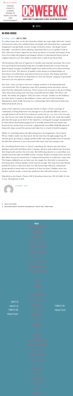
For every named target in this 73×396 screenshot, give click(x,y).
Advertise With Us (36, 230)
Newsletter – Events (38, 347)
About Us (14, 301)
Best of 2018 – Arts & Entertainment (38, 239)
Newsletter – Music (38, 358)
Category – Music (36, 311)
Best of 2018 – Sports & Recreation (37, 253)
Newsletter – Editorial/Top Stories (37, 344)
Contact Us (14, 306)
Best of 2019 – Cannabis (37, 263)
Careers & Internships (36, 294)
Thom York (49, 206)
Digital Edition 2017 (38, 327)
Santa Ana (40, 206)
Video (36, 389)
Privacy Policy (12, 314)
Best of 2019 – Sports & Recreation (37, 273)
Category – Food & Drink (36, 307)
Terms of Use (13, 309)
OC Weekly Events (36, 365)
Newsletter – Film (37, 351)
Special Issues (36, 375)
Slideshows (36, 372)
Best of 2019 (36, 257)
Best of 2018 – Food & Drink (37, 246)
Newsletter (36, 335)
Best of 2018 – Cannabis (37, 243)
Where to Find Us (36, 392)
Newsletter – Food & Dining (37, 354)
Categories (37, 280)
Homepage (36, 331)
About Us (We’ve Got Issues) (36, 226)
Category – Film (36, 304)
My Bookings (38, 287)
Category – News (36, 314)
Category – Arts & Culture (36, 297)
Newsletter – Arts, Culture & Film (38, 341)
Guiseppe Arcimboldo (26, 206)
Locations (38, 283)
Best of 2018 (36, 236)
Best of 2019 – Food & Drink (37, 266)
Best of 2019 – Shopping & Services (38, 270)
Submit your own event (37, 378)
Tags (37, 290)
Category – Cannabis (36, 301)
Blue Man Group (11, 206)
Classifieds (36, 318)
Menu (38, 26)
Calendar (36, 277)
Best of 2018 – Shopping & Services (38, 249)
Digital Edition (36, 324)
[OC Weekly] (10, 3)
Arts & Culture (11, 204)
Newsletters (36, 338)
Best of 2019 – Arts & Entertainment (38, 260)
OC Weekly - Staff (8, 38)
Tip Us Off (36, 385)
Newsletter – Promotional (37, 361)
